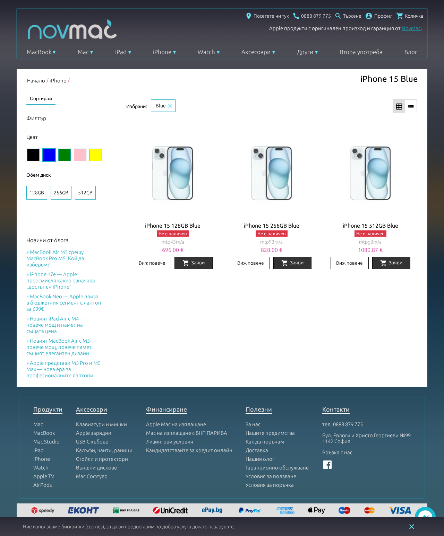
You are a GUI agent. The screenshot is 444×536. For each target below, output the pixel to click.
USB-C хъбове (92, 442)
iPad (121, 52)
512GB (85, 192)
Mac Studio (46, 442)
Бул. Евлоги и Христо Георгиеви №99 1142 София (366, 438)
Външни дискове (96, 468)
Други (305, 52)
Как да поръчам (265, 442)
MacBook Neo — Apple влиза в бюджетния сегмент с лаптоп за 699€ (63, 302)
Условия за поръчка (270, 485)
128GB (36, 192)
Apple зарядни (93, 433)
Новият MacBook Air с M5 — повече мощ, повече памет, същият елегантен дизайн (61, 347)
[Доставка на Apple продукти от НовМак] (43, 511)
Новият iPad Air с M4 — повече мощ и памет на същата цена (55, 325)
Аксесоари (256, 52)
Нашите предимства (270, 433)
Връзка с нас (337, 452)
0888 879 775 (348, 424)
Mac (83, 52)
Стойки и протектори (102, 459)
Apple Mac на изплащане (176, 424)
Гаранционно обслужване (277, 468)
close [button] (412, 526)
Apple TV (43, 476)
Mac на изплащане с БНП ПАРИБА (186, 433)
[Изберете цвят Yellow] (96, 155)
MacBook (39, 52)
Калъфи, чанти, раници (104, 450)
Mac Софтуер (92, 476)
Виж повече (152, 263)
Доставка (257, 450)
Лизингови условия (169, 442)
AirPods (42, 485)
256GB (61, 192)
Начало (36, 81)
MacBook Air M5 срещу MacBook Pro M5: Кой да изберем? (55, 258)
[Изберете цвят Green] (64, 155)
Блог (410, 52)
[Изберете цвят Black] (33, 155)
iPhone (162, 52)
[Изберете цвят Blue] (49, 155)
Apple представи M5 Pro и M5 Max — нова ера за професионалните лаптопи (63, 369)
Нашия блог (260, 459)
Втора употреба (361, 52)
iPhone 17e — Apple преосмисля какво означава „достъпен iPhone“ (60, 280)
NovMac (411, 28)
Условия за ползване (271, 476)
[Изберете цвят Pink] (80, 155)
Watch (206, 52)
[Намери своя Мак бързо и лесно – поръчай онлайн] (213, 511)
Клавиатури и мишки (101, 424)
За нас (253, 424)
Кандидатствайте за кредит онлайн (189, 450)
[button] (378, 16)
